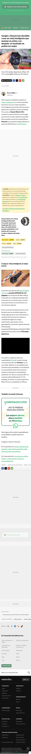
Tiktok (21, 626)
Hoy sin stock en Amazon (7, 247)
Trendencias (4, 721)
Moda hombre (5, 650)
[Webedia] (6, 680)
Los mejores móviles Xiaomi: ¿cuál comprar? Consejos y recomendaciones (14, 458)
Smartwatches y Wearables (15, 465)
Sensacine (18, 699)
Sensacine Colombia (20, 739)
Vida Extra (18, 690)
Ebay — (17, 243)
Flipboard (20, 80)
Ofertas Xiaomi (18, 619)
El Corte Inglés (7, 27)
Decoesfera (4, 723)
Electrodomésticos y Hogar (7, 641)
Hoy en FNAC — (8, 239)
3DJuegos (18, 688)
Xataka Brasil (5, 737)
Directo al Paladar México (7, 742)
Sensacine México (20, 737)
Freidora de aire (24, 27)
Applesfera (4, 693)
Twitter (17, 80)
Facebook (14, 80)
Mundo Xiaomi (5, 698)
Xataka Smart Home (6, 695)
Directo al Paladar (6, 710)
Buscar (28, 672)
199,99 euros (22, 124)
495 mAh (13, 360)
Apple (17, 653)
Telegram (17, 195)
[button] (12, 93)
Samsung (4, 653)
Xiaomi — (20, 239)
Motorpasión (19, 710)
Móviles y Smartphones (22, 640)
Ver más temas (6, 665)
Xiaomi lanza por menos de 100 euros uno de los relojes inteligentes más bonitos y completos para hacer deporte (16, 614)
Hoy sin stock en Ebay (20, 253)
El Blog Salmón (19, 721)
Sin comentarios (7, 80)
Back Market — (7, 253)
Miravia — (6, 243)
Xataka (3, 688)
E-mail (23, 80)
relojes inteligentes (7, 102)
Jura (3, 660)
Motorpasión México (20, 742)
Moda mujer (19, 650)
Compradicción (22, 197)
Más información (17, 752)
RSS (18, 626)
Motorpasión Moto (20, 712)
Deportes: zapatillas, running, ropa (21, 646)
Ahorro (18, 660)
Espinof (17, 701)
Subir (24, 679)
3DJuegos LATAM (20, 735)
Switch (18, 657)
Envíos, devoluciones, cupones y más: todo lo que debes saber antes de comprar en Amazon (15, 449)
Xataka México (5, 735)
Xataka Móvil (5, 690)
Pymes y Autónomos (20, 723)
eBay (3, 657)
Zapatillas (15, 27)
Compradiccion (5, 726)
